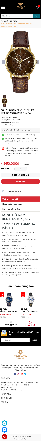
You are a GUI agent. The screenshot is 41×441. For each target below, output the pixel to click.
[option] (30, 306)
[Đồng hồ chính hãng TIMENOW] (10, 323)
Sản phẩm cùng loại (20, 286)
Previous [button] (2, 306)
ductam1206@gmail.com (14, 390)
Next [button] (39, 306)
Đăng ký (35, 340)
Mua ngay (20, 181)
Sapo (25, 439)
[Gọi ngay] (4, 436)
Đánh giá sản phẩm (11, 209)
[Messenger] (4, 430)
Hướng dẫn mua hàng (12, 204)
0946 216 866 (14, 387)
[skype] (25, 373)
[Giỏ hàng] (38, 7)
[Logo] (20, 6)
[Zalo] (4, 423)
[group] (20, 62)
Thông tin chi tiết (10, 199)
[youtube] (22, 373)
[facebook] (15, 373)
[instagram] (18, 373)
